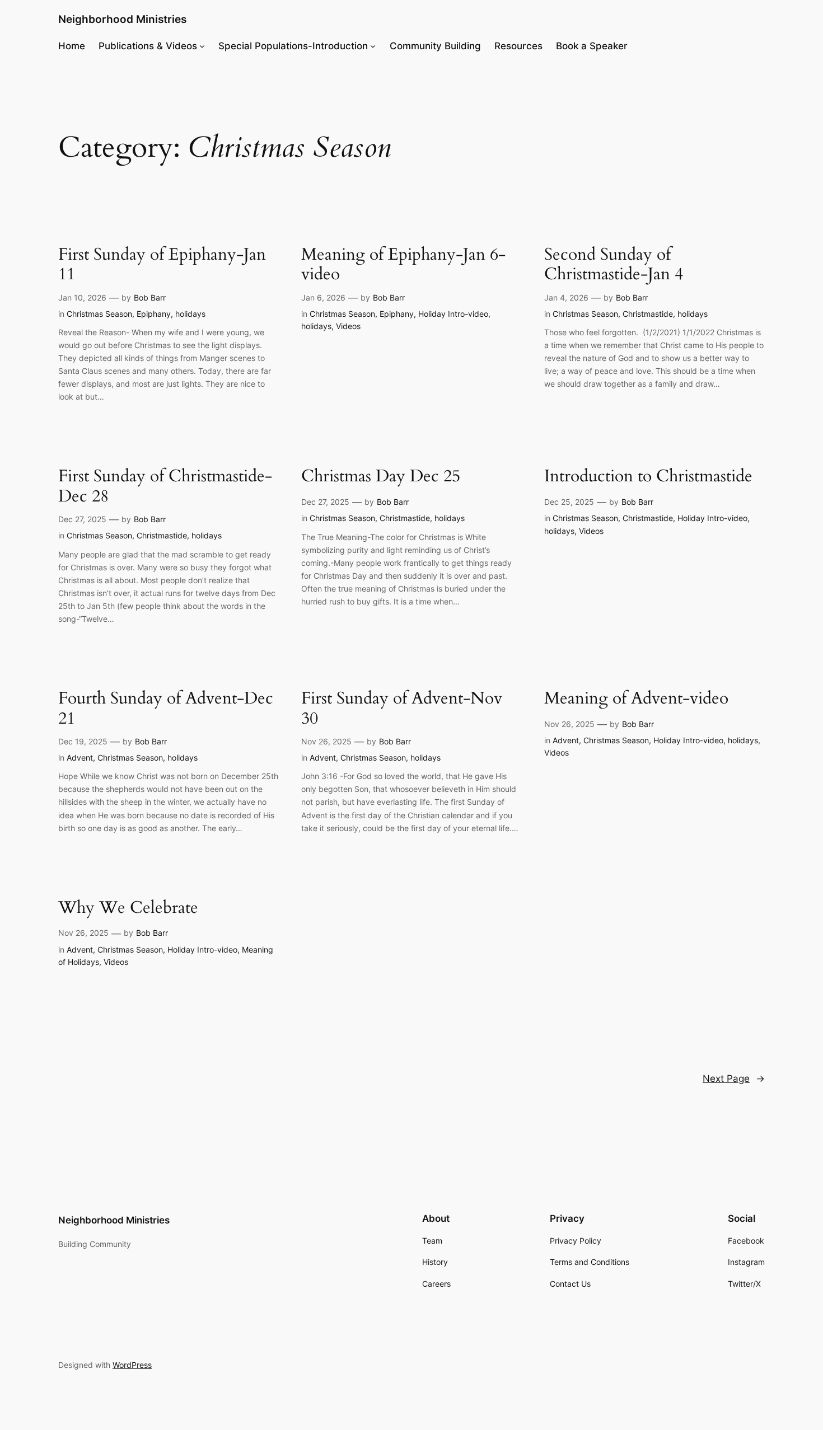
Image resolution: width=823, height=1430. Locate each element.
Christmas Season (99, 313)
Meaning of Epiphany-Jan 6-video (403, 265)
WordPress (132, 1365)
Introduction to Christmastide (648, 477)
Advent (80, 757)
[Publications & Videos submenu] (202, 46)
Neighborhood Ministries (122, 19)
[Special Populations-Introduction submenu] (373, 46)
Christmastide (648, 313)
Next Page (734, 1078)
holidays (190, 313)
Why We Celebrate (128, 908)
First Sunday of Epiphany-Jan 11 (162, 265)
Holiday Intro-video (453, 313)
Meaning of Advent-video (636, 699)
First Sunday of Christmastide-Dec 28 (165, 487)
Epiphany (154, 313)
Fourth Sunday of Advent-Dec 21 (165, 709)
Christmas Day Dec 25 (380, 477)
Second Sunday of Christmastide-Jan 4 (613, 265)
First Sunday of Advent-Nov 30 (401, 709)
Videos (348, 326)
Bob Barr (150, 297)
